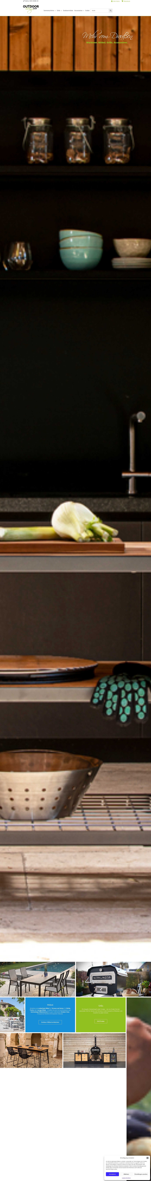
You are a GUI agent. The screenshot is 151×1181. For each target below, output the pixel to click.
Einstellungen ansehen (141, 1174)
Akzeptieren (112, 1174)
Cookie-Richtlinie (126, 1178)
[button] (147, 1158)
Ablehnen (126, 1174)
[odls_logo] (31, 5)
